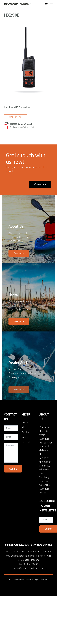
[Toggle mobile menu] (51, 4)
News (25, 437)
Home (25, 422)
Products (26, 432)
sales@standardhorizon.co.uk (28, 568)
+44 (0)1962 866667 (28, 564)
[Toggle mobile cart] (46, 4)
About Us (27, 427)
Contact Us (27, 442)
